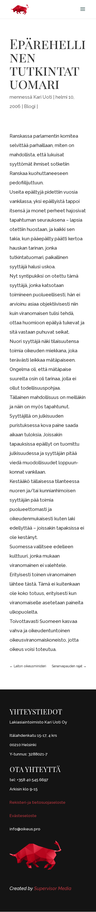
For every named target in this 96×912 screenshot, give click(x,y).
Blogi (29, 106)
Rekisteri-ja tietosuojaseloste (37, 802)
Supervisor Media (52, 888)
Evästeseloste (23, 815)
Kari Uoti (42, 97)
